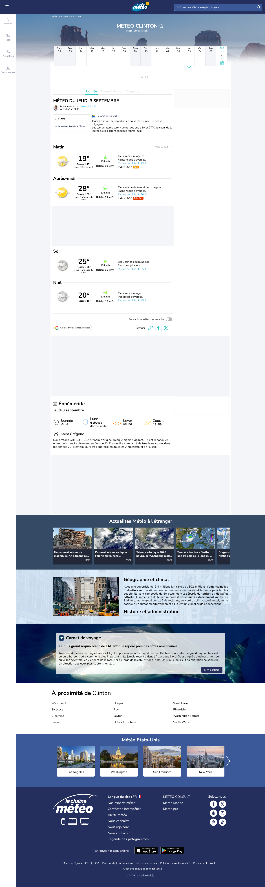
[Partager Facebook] (158, 328)
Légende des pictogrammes (128, 839)
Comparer (132, 91)
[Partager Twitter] (166, 328)
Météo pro (170, 809)
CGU (87, 863)
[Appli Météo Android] (172, 851)
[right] (227, 542)
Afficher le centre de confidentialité (142, 868)
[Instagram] (222, 813)
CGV (96, 863)
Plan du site (108, 863)
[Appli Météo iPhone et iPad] (146, 851)
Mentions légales (72, 863)
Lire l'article (212, 670)
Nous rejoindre (118, 827)
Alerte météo (117, 815)
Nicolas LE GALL (89, 106)
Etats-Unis (63, 16)
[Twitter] (222, 804)
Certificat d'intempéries (124, 809)
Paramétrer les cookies (205, 863)
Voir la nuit (162, 147)
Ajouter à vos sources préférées (75, 327)
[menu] (8, 7)
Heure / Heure (111, 91)
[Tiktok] (222, 822)
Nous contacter (119, 833)
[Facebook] (213, 804)
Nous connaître (119, 821)
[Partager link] (150, 328)
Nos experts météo (122, 803)
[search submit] (258, 7)
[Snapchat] (213, 813)
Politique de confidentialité (175, 863)
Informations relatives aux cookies (138, 863)
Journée (91, 91)
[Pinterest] (213, 822)
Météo (54, 16)
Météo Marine (173, 803)
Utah (72, 16)
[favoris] (161, 25)
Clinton (80, 16)
